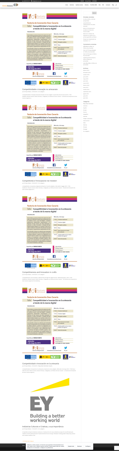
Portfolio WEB (93, 5)
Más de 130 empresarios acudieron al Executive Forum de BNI (89, 30)
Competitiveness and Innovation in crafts (39, 272)
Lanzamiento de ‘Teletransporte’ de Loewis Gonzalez (89, 24)
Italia (84, 122)
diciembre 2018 (86, 72)
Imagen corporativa (87, 118)
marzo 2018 (86, 83)
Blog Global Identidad (43, 366)
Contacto (108, 5)
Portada (85, 127)
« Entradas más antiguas (28, 441)
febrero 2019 (86, 70)
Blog (113, 5)
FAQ (99, 5)
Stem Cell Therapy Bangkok (89, 50)
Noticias (85, 125)
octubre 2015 (86, 89)
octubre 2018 (86, 74)
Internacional (86, 120)
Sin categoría (41, 91)
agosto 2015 (86, 93)
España (50, 366)
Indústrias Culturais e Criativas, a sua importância (42, 426)
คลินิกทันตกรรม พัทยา (88, 46)
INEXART (82, 1)
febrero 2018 (86, 85)
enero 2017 (85, 87)
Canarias (85, 105)
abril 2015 (85, 98)
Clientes (86, 5)
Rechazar (79, 446)
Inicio (66, 5)
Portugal (85, 129)
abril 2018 (85, 81)
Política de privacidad (88, 48)
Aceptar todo (71, 446)
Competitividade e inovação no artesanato (40, 89)
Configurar (88, 446)
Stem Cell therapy (87, 54)
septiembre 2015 (87, 91)
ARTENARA (94, 1)
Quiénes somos (79, 5)
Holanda (85, 116)
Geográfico (85, 114)
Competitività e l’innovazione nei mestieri (39, 180)
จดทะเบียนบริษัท (86, 63)
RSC (103, 5)
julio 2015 (85, 96)
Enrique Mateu (88, 1)
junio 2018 (85, 76)
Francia (85, 112)
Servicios (72, 5)
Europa (85, 110)
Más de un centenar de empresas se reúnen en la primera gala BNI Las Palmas (89, 35)
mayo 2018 (85, 79)
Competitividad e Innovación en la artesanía (40, 363)
